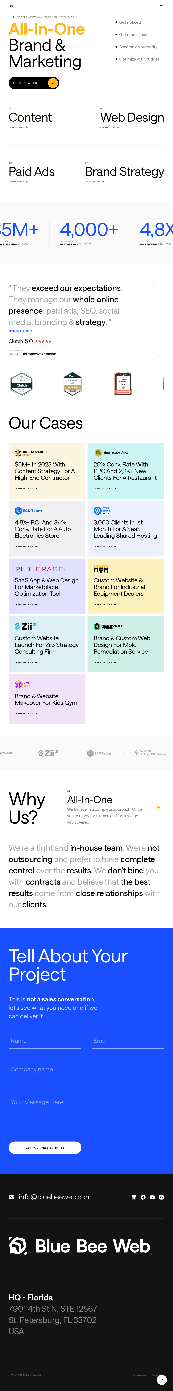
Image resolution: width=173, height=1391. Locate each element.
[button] (161, 6)
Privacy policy (139, 1375)
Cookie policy (158, 1375)
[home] (12, 6)
